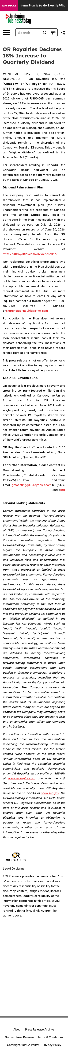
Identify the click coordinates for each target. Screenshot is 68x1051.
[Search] (45, 33)
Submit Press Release (19, 1037)
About (17, 1029)
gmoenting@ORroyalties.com (31, 485)
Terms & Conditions (50, 1037)
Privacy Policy (51, 1045)
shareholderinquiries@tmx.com (27, 310)
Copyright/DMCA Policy (23, 1045)
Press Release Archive (40, 1029)
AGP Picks (9, 5)
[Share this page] (62, 32)
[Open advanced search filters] (53, 33)
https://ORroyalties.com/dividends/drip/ (30, 254)
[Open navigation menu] (6, 32)
